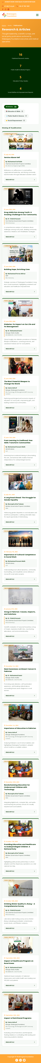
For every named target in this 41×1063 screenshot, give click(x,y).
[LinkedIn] (8, 9)
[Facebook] (3, 9)
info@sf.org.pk (9, 6)
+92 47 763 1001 (24, 6)
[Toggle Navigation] (37, 15)
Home (4, 25)
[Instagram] (5, 9)
